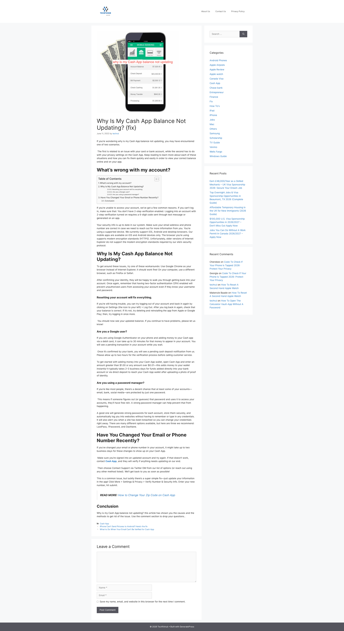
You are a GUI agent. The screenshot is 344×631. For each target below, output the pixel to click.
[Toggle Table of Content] (155, 179)
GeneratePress (187, 626)
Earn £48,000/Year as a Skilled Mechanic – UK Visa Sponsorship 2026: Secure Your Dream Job (227, 184)
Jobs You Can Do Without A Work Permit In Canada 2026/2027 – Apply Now (228, 233)
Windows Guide (218, 156)
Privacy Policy (238, 11)
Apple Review (217, 69)
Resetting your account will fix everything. (127, 189)
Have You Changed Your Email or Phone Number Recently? (129, 197)
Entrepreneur (217, 92)
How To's (215, 106)
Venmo (213, 147)
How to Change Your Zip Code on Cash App (146, 495)
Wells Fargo (216, 151)
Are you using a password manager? (126, 194)
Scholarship (216, 138)
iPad (212, 110)
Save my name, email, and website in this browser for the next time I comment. (142, 601)
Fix (211, 101)
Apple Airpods (217, 65)
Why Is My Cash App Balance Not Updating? (122, 186)
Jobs (212, 119)
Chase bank (216, 87)
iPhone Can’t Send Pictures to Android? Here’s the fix (124, 526)
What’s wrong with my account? (115, 183)
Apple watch (216, 74)
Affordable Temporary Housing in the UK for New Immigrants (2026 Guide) (228, 211)
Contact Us (220, 11)
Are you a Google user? (121, 192)
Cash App (111, 461)
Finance (214, 97)
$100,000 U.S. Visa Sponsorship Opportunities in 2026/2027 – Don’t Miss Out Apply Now (227, 222)
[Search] (243, 34)
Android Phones (218, 60)
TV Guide (215, 142)
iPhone (213, 115)
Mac (212, 124)
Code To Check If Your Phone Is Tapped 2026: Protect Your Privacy (226, 265)
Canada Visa (216, 78)
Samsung (215, 133)
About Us (205, 11)
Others (213, 129)
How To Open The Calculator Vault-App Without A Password (226, 304)
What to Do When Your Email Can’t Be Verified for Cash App (127, 529)
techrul (213, 284)
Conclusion (109, 201)
